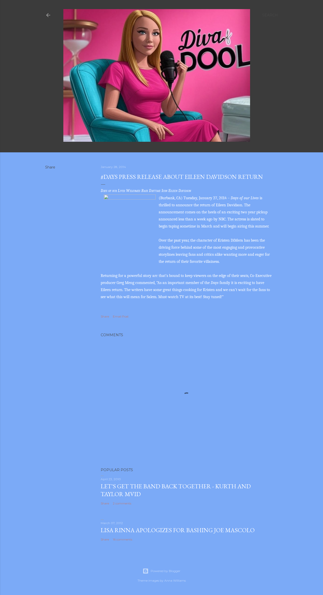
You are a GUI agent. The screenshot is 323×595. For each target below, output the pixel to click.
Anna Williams (175, 580)
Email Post (121, 316)
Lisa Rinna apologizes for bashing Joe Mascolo (178, 530)
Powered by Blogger (165, 571)
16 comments (122, 539)
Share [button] (50, 167)
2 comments (122, 503)
